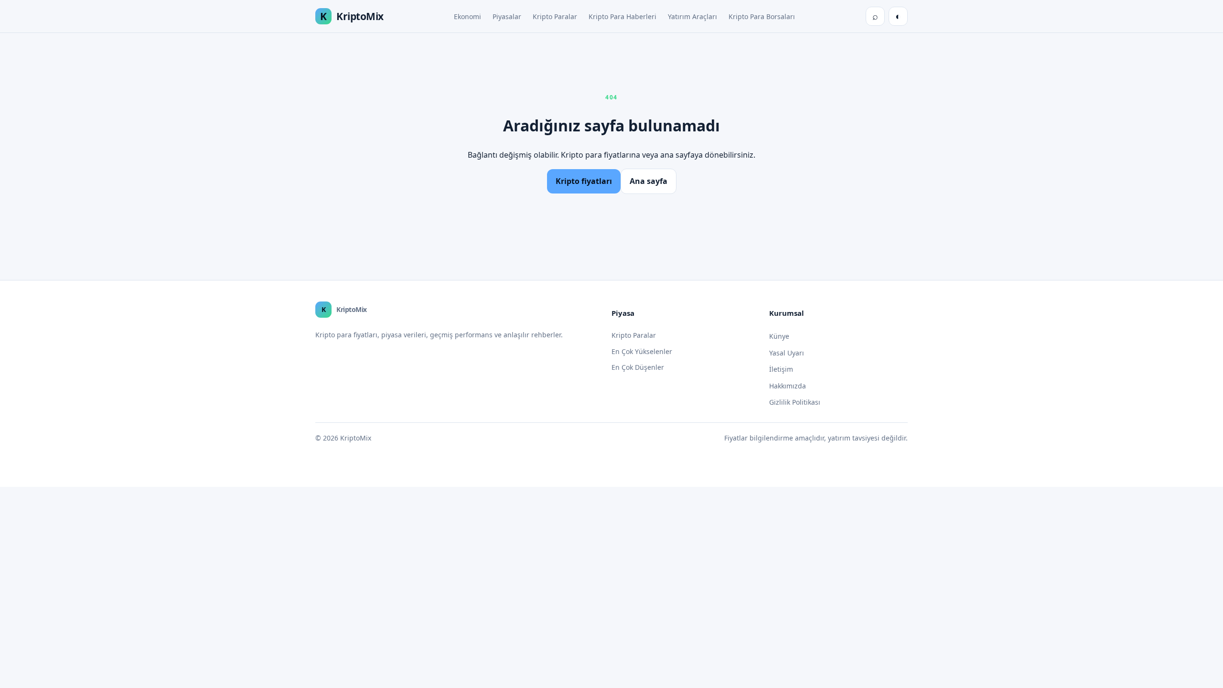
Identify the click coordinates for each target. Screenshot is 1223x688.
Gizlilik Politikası (794, 402)
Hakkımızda (787, 385)
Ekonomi (467, 16)
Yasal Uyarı (786, 352)
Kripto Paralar (555, 16)
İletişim (781, 369)
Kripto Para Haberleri (622, 16)
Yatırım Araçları (692, 16)
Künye (779, 336)
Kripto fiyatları (584, 181)
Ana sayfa (648, 181)
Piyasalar (507, 16)
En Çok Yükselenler (642, 351)
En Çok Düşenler (638, 367)
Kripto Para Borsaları (762, 16)
